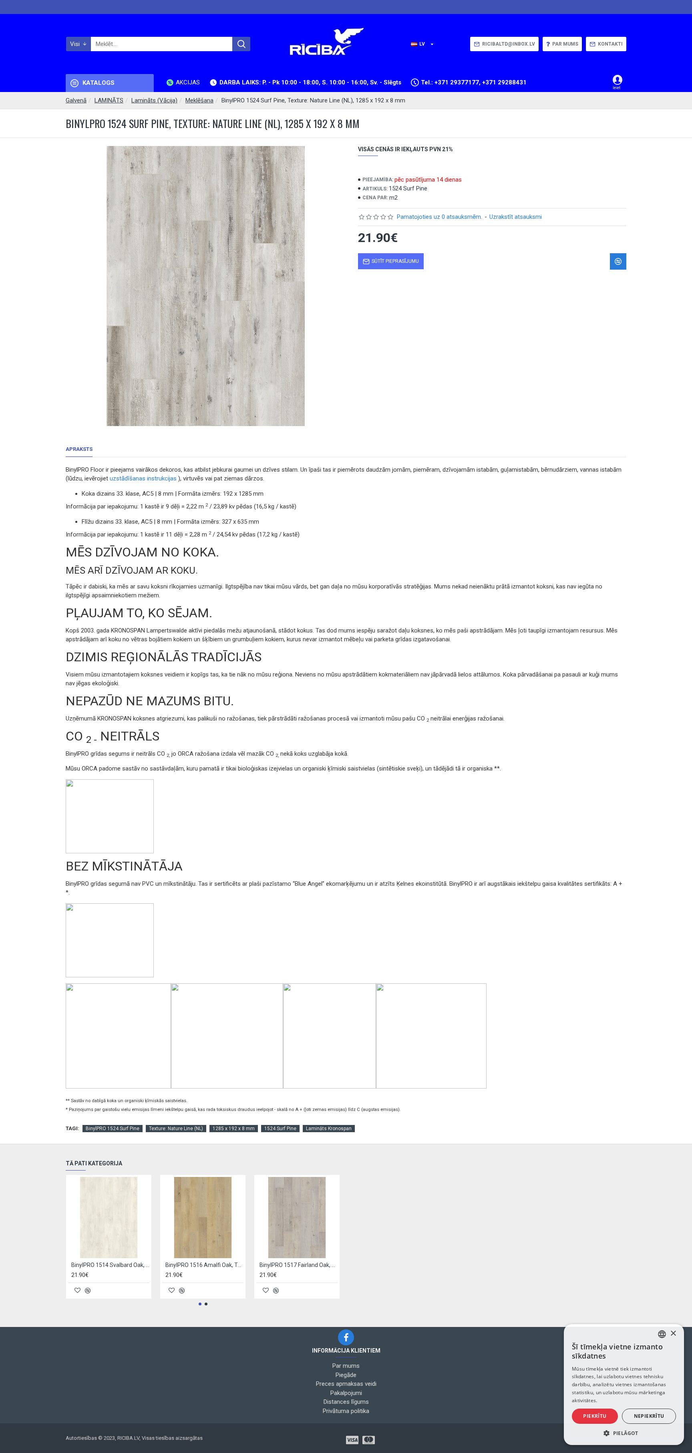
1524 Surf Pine (280, 1128)
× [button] (673, 1334)
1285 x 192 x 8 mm (234, 1128)
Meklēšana (199, 100)
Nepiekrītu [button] (649, 1416)
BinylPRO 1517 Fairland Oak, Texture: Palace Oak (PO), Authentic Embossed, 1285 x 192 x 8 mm (299, 1265)
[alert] (624, 1384)
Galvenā (76, 100)
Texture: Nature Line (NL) (176, 1128)
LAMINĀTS (109, 100)
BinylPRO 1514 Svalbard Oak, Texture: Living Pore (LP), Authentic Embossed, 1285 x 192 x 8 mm (110, 1265)
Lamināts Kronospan (329, 1128)
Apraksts (79, 449)
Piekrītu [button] (594, 1416)
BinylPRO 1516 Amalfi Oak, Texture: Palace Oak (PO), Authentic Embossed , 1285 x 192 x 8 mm (204, 1265)
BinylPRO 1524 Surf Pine (112, 1128)
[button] (200, 1304)
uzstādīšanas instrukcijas (143, 478)
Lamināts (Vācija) (154, 100)
